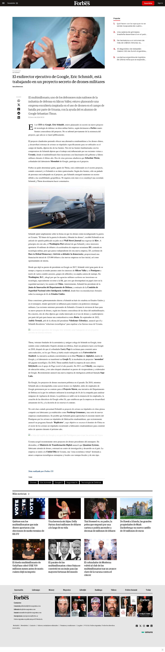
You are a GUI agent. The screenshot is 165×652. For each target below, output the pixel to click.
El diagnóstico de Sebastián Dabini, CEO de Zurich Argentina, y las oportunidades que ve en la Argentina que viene (132, 50)
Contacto (33, 625)
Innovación (18, 590)
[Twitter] (18, 105)
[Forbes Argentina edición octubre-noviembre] (128, 607)
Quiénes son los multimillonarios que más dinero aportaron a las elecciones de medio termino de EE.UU (28, 527)
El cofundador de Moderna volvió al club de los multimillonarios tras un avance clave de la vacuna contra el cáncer (100, 568)
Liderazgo (36, 590)
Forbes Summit (131, 590)
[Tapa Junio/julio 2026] (62, 607)
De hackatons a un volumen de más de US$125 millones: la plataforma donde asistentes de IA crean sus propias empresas (131, 41)
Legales (79, 625)
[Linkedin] (18, 118)
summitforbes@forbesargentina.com (30, 612)
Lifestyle (82, 590)
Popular (116, 18)
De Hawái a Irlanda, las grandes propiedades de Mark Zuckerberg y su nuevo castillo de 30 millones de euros (135, 526)
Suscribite (148, 3)
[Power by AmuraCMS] (147, 632)
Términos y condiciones (67, 625)
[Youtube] (147, 626)
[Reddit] (18, 113)
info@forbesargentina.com (27, 609)
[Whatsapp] (18, 101)
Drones (33, 482)
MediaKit (16, 625)
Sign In (160, 3)
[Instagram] (144, 626)
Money (51, 590)
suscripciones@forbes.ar (30, 616)
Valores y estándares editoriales (48, 625)
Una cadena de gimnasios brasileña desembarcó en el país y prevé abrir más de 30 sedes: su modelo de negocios (132, 33)
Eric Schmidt (45, 482)
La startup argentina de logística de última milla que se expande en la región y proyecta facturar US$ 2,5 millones (131, 58)
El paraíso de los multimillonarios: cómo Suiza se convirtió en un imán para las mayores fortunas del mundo (64, 567)
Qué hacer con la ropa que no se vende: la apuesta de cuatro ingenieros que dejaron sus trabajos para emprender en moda (131, 25)
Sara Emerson (17, 86)
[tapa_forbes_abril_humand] (79, 607)
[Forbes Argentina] (82, 3)
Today (148, 590)
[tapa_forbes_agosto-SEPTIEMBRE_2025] (144, 607)
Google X (59, 482)
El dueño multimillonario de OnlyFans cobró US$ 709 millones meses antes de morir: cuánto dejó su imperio (27, 567)
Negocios (67, 590)
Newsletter (24, 625)
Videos (113, 590)
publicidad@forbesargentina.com (30, 606)
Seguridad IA (72, 482)
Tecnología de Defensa (91, 482)
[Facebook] (18, 109)
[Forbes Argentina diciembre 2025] (112, 607)
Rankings (98, 590)
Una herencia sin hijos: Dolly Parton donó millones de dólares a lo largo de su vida (64, 524)
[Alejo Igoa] (95, 607)
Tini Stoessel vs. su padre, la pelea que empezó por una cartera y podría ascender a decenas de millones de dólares (99, 526)
